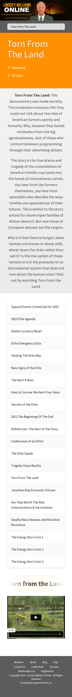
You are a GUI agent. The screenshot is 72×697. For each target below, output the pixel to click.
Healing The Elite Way (26, 355)
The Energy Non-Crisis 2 (27, 549)
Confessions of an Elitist (27, 441)
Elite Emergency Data (26, 343)
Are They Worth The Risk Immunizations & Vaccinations (31, 505)
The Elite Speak (22, 453)
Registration (47, 671)
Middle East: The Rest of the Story (34, 429)
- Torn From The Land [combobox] (23, 26)
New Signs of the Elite (26, 368)
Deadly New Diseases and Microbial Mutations (35, 522)
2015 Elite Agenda (23, 319)
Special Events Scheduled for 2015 (35, 307)
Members (18, 662)
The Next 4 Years (22, 380)
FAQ (56, 662)
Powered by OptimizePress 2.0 (36, 682)
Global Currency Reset (26, 331)
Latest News (37, 666)
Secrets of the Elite (24, 404)
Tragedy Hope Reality (26, 466)
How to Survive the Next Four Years (35, 392)
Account (54, 666)
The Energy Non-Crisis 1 (27, 537)
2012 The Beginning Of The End (32, 417)
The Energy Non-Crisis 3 (27, 562)
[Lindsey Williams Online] (36, 10)
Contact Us (19, 666)
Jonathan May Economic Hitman (33, 490)
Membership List (26, 671)
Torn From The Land (25, 478)
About (33, 662)
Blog (44, 662)
